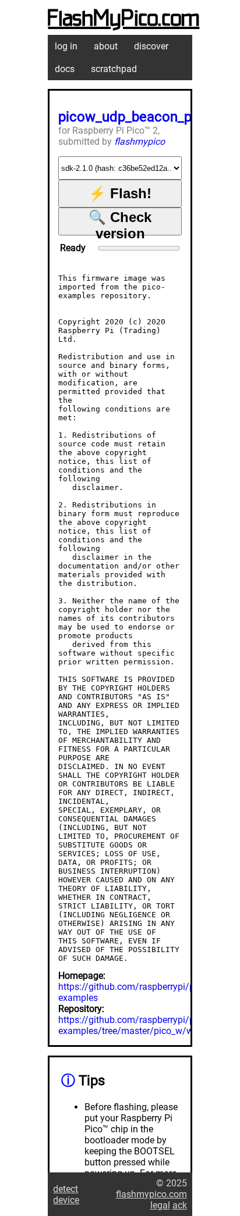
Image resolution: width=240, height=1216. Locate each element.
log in (66, 46)
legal (160, 1205)
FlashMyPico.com (123, 19)
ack (179, 1205)
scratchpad (114, 68)
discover (151, 46)
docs (65, 68)
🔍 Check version (120, 222)
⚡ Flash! (120, 193)
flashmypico (139, 141)
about (106, 46)
